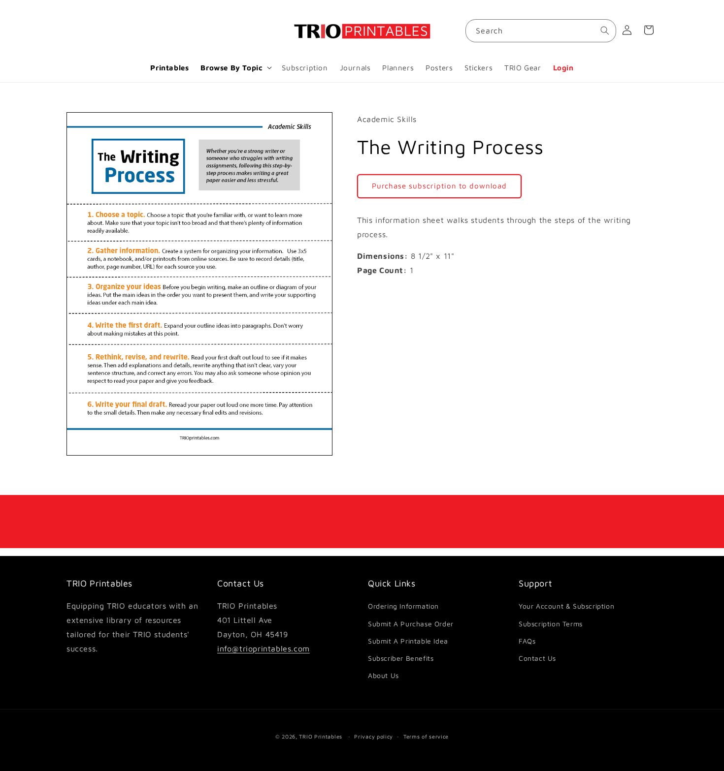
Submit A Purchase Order (411, 623)
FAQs (527, 641)
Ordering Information (403, 606)
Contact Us (537, 658)
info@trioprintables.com (263, 648)
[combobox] (541, 31)
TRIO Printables (320, 736)
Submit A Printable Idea (408, 641)
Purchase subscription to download (439, 186)
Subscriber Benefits (400, 658)
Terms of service (426, 736)
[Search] (605, 30)
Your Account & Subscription (566, 606)
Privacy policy (373, 736)
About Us (383, 675)
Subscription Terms (551, 623)
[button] (235, 68)
